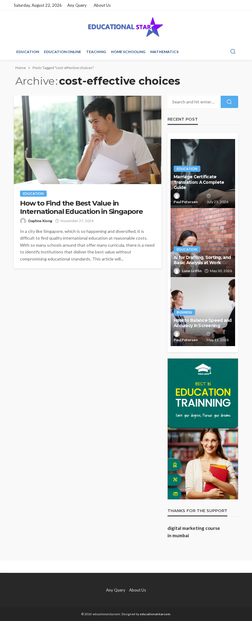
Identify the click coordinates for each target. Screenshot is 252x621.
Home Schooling (128, 51)
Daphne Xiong (40, 220)
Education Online (62, 51)
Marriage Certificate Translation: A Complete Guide (199, 182)
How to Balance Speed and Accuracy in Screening (203, 323)
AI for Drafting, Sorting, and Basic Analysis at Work (202, 260)
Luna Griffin (192, 270)
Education (27, 51)
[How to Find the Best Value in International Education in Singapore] (87, 140)
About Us (102, 5)
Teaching (96, 51)
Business (184, 312)
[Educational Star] (125, 27)
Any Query (77, 5)
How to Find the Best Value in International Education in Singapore (81, 207)
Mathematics (164, 51)
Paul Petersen (186, 201)
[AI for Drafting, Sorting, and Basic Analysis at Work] (203, 242)
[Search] (233, 52)
